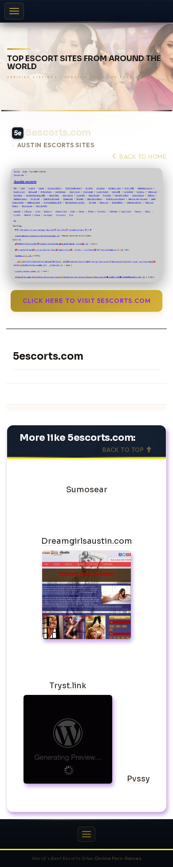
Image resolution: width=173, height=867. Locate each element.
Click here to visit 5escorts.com (87, 301)
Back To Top (123, 450)
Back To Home (142, 157)
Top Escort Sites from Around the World (84, 63)
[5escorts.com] (86, 225)
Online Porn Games (118, 858)
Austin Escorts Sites (55, 145)
